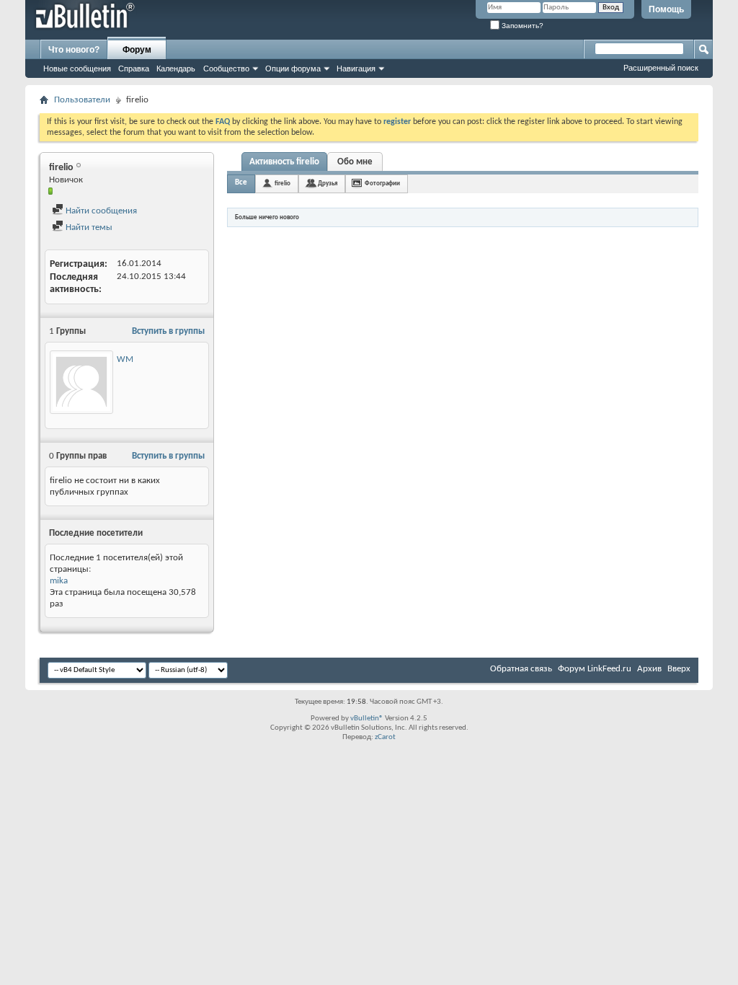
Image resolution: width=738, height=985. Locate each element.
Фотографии (382, 183)
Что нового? (73, 50)
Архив (649, 668)
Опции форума (293, 68)
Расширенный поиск (660, 67)
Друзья (327, 183)
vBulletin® (366, 719)
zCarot (385, 737)
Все (241, 183)
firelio (282, 183)
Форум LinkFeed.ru (594, 668)
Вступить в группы (168, 331)
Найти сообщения (100, 211)
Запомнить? (521, 26)
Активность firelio (284, 162)
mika (59, 581)
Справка (133, 68)
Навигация (356, 68)
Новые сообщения (77, 68)
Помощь (666, 9)
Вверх (678, 668)
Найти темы (87, 227)
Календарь (175, 68)
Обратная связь (521, 668)
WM (125, 359)
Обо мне (355, 162)
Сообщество (226, 68)
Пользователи (82, 100)
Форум (137, 50)
